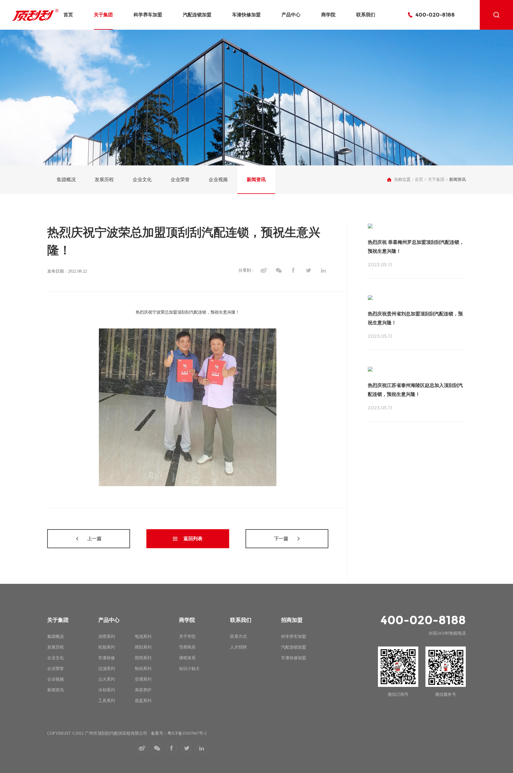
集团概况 (66, 179)
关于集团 (103, 14)
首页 (68, 14)
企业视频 (218, 179)
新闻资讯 (256, 179)
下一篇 (281, 538)
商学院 (328, 14)
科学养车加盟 (148, 14)
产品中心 (290, 14)
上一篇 (94, 538)
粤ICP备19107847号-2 (187, 733)
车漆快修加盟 (246, 14)
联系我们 (365, 14)
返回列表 (192, 538)
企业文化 (142, 179)
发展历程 (104, 179)
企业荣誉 (180, 179)
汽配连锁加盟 (197, 14)
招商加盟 (292, 620)
